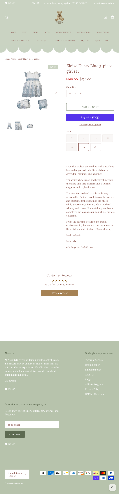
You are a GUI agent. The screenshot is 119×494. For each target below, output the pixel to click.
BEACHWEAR (103, 32)
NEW (24, 32)
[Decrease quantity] (69, 93)
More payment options (90, 124)
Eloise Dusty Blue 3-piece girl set (25, 58)
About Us (90, 374)
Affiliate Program (94, 384)
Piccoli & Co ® (17, 483)
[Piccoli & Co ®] (59, 17)
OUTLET (85, 40)
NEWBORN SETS (63, 32)
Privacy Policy (92, 389)
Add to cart (90, 106)
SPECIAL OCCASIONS (65, 40)
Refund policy (92, 364)
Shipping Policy (93, 369)
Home (7, 58)
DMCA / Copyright (95, 394)
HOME (13, 32)
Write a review (59, 293)
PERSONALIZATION (20, 40)
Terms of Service (94, 359)
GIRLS (35, 32)
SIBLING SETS (42, 40)
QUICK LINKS (101, 40)
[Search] (6, 17)
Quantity (71, 87)
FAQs (88, 379)
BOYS (47, 32)
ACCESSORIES (83, 32)
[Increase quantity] (81, 93)
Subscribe (15, 434)
